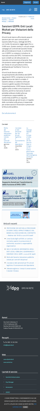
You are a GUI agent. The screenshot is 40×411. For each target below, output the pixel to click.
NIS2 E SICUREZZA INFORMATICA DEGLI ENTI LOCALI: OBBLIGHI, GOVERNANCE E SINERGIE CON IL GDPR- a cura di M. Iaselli (21, 251)
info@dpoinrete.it (8, 345)
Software (11, 21)
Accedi (36, 2)
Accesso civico (6, 18)
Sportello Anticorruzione (13, 377)
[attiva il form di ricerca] (30, 9)
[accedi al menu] (35, 9)
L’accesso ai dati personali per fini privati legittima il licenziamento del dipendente (20, 136)
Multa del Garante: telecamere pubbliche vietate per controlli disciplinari (7, 135)
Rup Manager (10, 382)
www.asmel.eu (7, 362)
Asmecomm (9, 387)
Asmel (3, 2)
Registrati (27, 2)
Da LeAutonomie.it (9, 113)
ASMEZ (8, 392)
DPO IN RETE (10, 10)
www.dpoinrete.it (8, 359)
